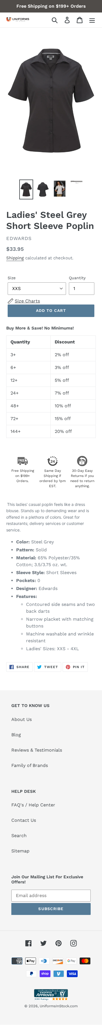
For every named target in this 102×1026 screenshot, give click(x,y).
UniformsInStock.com (59, 1006)
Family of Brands (29, 765)
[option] (26, 189)
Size (12, 278)
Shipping (15, 257)
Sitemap (20, 851)
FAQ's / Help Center (33, 805)
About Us (21, 719)
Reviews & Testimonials (36, 750)
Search (19, 835)
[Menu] (92, 20)
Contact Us (23, 820)
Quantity (77, 278)
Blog (16, 734)
